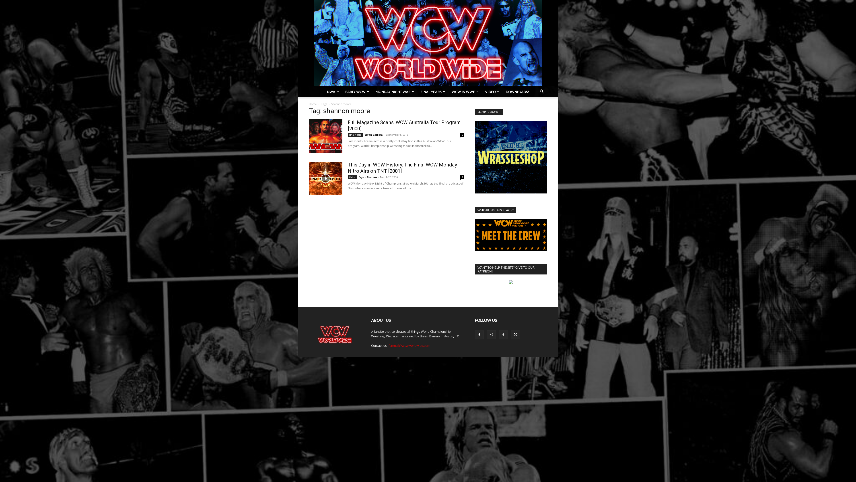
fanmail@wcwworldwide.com (409, 345)
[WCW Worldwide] (428, 43)
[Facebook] (479, 334)
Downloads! (517, 92)
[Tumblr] (503, 334)
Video (490, 92)
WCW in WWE (463, 92)
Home (313, 104)
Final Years (431, 92)
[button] (541, 92)
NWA (331, 92)
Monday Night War (393, 92)
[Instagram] (491, 334)
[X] (515, 334)
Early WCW (355, 92)
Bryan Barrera (373, 134)
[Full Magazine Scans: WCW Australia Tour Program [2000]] (325, 136)
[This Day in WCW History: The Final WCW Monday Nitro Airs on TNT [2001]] (325, 178)
